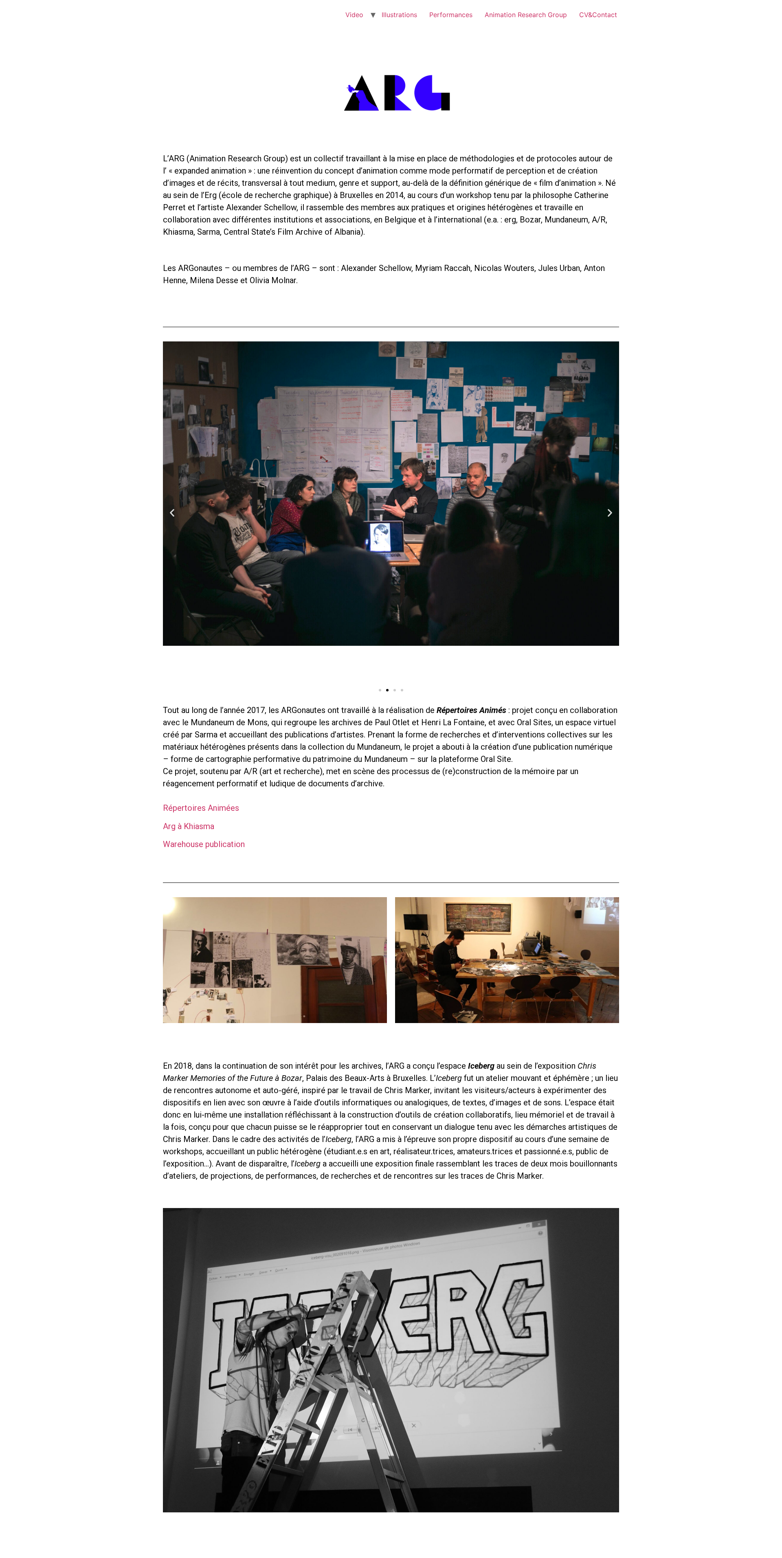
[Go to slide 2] (387, 690)
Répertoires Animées (201, 808)
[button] (172, 513)
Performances (450, 15)
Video (354, 15)
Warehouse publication (204, 844)
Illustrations (399, 15)
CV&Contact (598, 15)
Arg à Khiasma (188, 826)
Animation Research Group (526, 15)
